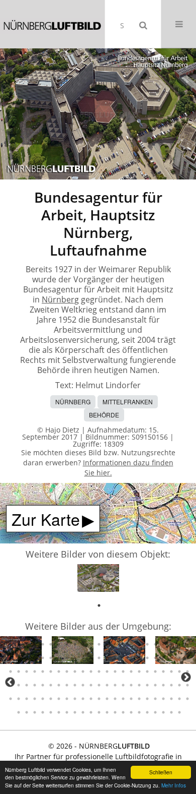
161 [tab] (187, 685)
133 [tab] (147, 671)
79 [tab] (83, 644)
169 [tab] (67, 699)
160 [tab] (179, 685)
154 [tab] (131, 685)
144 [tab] (51, 685)
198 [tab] (123, 712)
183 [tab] (179, 699)
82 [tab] (107, 644)
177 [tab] (131, 699)
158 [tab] (163, 685)
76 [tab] (59, 644)
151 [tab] (107, 685)
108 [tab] (131, 658)
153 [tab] (123, 685)
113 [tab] (171, 658)
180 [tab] (155, 699)
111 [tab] (155, 658)
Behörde (104, 414)
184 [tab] (187, 699)
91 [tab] (179, 644)
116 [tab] (11, 671)
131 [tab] (131, 671)
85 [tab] (131, 644)
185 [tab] (19, 712)
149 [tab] (91, 685)
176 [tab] (123, 699)
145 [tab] (59, 685)
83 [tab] (115, 644)
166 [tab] (43, 699)
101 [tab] (75, 658)
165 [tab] (35, 699)
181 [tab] (163, 699)
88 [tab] (155, 644)
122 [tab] (59, 671)
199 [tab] (131, 712)
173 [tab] (99, 699)
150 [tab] (99, 685)
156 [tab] (147, 685)
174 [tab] (107, 699)
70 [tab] (11, 644)
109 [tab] (139, 658)
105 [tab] (107, 658)
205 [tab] (179, 712)
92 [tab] (187, 644)
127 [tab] (99, 671)
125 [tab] (83, 671)
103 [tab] (91, 658)
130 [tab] (123, 671)
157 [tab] (155, 685)
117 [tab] (19, 671)
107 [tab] (123, 658)
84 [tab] (123, 644)
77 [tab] (67, 644)
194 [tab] (91, 712)
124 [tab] (75, 671)
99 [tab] (59, 658)
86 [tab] (139, 644)
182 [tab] (171, 699)
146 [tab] (67, 685)
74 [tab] (43, 644)
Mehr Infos (173, 785)
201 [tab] (147, 712)
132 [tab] (139, 671)
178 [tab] (139, 699)
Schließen (160, 772)
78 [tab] (75, 644)
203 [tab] (163, 712)
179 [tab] (147, 699)
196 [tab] (107, 712)
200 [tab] (139, 712)
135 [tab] (163, 671)
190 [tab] (59, 712)
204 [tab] (171, 712)
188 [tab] (43, 712)
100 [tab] (67, 658)
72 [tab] (27, 644)
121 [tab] (51, 671)
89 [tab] (163, 644)
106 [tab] (115, 658)
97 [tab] (43, 658)
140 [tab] (19, 685)
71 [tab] (19, 644)
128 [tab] (107, 671)
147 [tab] (75, 685)
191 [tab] (67, 712)
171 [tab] (83, 699)
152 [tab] (115, 685)
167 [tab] (51, 699)
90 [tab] (171, 644)
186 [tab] (27, 712)
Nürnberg (60, 299)
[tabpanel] (98, 579)
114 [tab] (179, 658)
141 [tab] (27, 685)
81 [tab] (99, 644)
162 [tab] (11, 699)
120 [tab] (43, 671)
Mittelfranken (128, 401)
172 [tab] (91, 699)
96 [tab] (35, 658)
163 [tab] (19, 699)
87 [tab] (147, 644)
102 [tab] (83, 658)
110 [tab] (147, 658)
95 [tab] (27, 658)
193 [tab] (83, 712)
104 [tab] (99, 658)
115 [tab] (187, 658)
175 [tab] (115, 699)
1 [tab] (99, 605)
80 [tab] (91, 644)
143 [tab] (43, 685)
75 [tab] (51, 644)
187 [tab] (35, 712)
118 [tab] (27, 671)
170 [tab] (75, 699)
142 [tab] (35, 685)
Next (186, 677)
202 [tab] (155, 712)
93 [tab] (11, 658)
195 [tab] (99, 712)
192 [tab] (75, 712)
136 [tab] (171, 671)
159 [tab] (171, 685)
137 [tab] (179, 671)
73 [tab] (35, 644)
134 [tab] (155, 671)
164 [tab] (27, 699)
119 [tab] (35, 671)
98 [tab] (51, 658)
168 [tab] (59, 699)
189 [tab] (51, 712)
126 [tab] (91, 671)
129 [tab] (115, 671)
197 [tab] (115, 712)
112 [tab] (163, 658)
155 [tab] (139, 685)
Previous (10, 682)
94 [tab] (19, 658)
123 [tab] (67, 671)
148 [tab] (83, 685)
